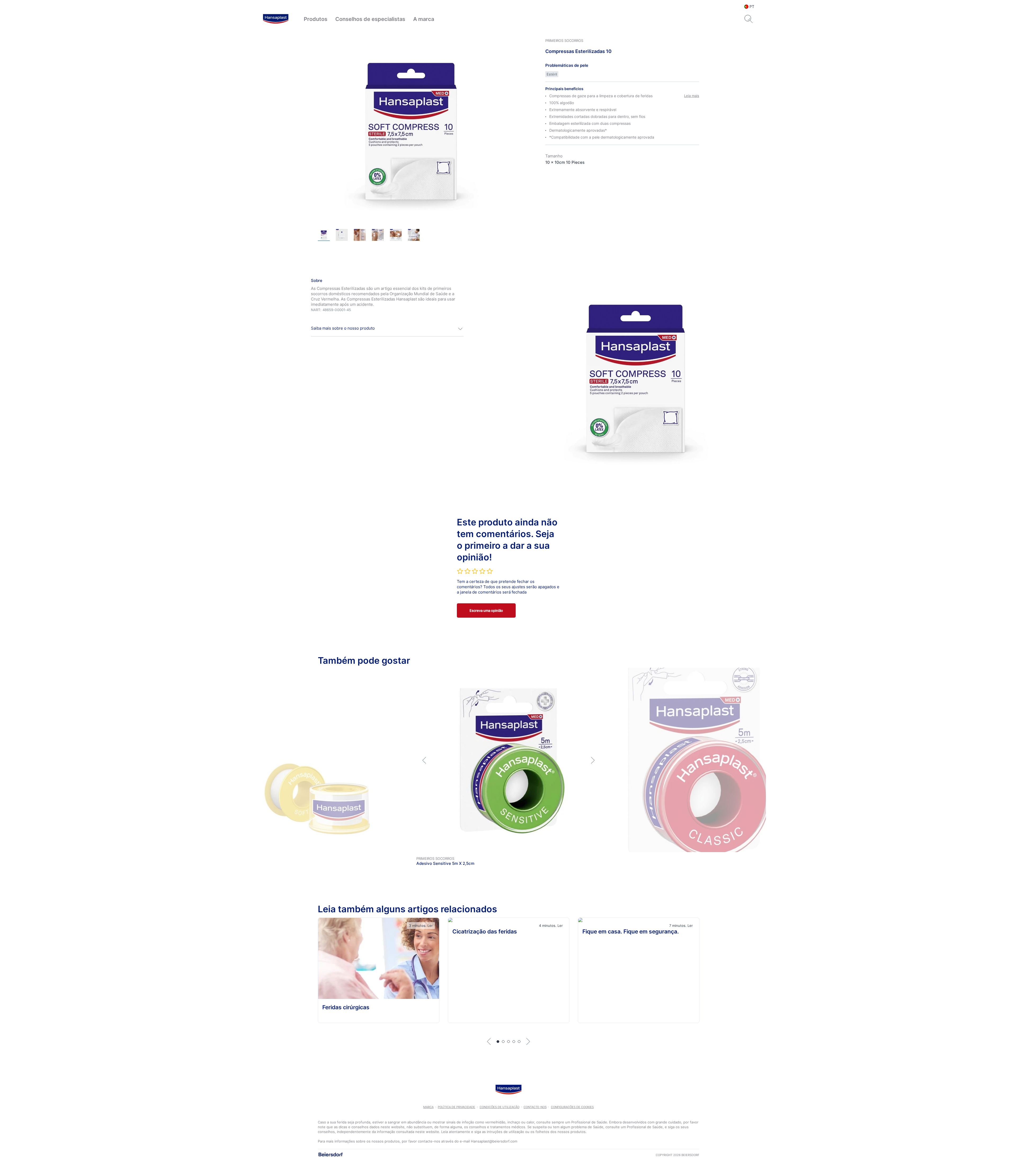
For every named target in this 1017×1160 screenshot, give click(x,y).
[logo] (276, 19)
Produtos (315, 19)
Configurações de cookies (572, 1107)
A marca (423, 19)
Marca (428, 1107)
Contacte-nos (535, 1107)
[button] (387, 328)
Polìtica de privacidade (456, 1107)
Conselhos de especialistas (370, 19)
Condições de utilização (499, 1107)
